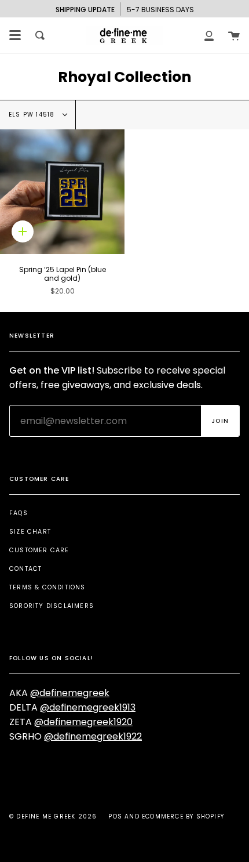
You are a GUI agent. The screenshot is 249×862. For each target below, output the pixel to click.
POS (115, 816)
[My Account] (209, 35)
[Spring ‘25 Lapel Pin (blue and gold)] (62, 191)
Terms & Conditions (47, 587)
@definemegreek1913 (88, 707)
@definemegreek (69, 693)
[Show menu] (15, 35)
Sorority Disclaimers (51, 606)
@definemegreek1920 (83, 722)
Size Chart (30, 531)
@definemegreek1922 (93, 736)
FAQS (18, 513)
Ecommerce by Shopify (183, 816)
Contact (25, 568)
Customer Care (39, 550)
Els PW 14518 (33, 114)
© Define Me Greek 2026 (53, 816)
